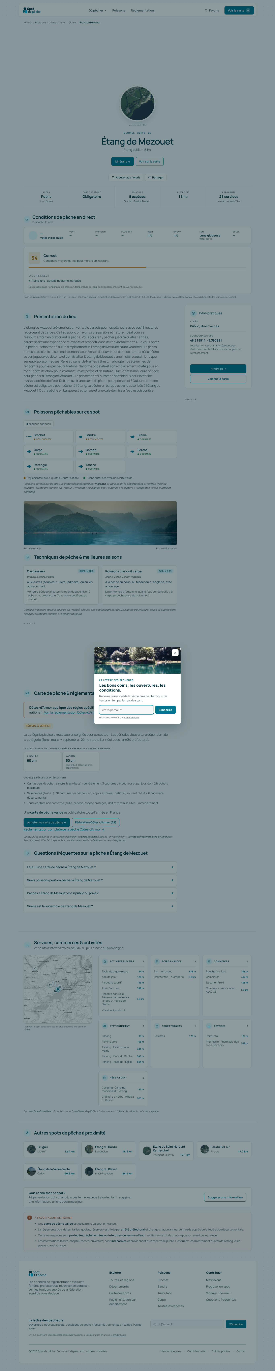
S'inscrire (165, 710)
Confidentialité (131, 717)
